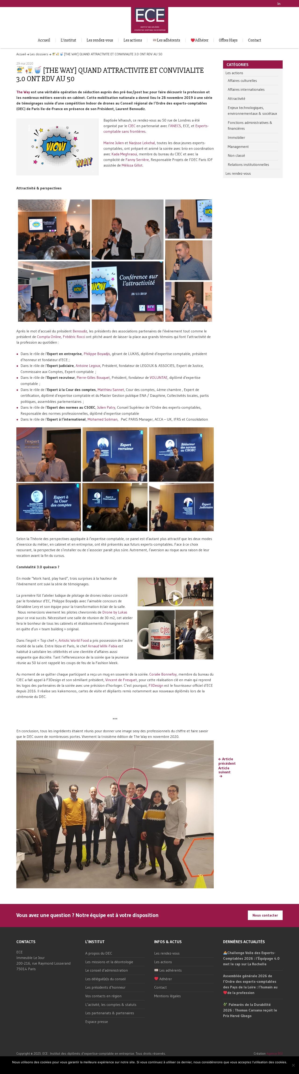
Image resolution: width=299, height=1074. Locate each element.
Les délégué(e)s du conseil (105, 978)
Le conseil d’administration (106, 970)
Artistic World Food (74, 640)
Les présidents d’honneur (105, 987)
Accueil (44, 40)
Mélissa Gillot (132, 165)
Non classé (236, 155)
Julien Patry (106, 407)
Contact (254, 40)
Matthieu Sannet (111, 389)
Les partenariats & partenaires (109, 1013)
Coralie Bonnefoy (163, 674)
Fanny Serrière (137, 159)
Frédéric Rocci (74, 336)
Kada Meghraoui (124, 154)
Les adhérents (168, 40)
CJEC (131, 125)
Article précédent (227, 761)
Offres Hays (228, 40)
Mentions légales (167, 996)
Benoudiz (80, 331)
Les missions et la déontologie (109, 961)
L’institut (68, 40)
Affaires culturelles (242, 80)
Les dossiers (39, 54)
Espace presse (96, 1021)
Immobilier (236, 137)
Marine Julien (113, 142)
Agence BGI (275, 1053)
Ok (147, 1068)
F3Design (156, 685)
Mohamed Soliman (102, 419)
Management (238, 146)
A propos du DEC (98, 953)
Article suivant (224, 770)
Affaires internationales (246, 89)
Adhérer (201, 40)
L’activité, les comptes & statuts (110, 1004)
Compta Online (49, 336)
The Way (23, 92)
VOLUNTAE (158, 377)
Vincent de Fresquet (121, 679)
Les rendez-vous (100, 40)
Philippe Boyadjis (97, 353)
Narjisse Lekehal (142, 142)
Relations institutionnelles (248, 164)
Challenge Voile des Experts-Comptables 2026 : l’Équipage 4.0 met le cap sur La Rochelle (251, 958)
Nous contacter (265, 915)
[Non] (293, 1065)
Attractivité (236, 98)
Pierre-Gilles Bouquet (93, 377)
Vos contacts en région (103, 996)
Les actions (133, 40)
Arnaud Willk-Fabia (102, 646)
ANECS (175, 125)
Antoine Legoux (88, 365)
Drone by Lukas (114, 612)
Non (154, 1068)
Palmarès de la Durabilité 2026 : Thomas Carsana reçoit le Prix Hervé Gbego (250, 1010)
